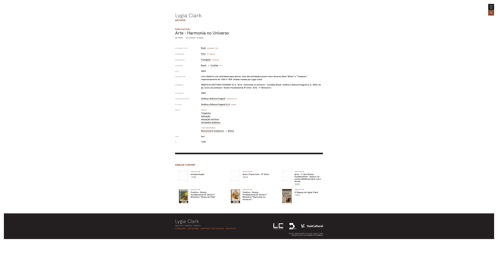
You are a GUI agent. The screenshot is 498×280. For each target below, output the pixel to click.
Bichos (231, 131)
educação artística (210, 119)
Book (203, 48)
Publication (182, 29)
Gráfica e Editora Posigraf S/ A (215, 104)
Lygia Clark (188, 15)
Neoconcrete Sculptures (212, 131)
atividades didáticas (210, 122)
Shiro (310, 235)
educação (205, 116)
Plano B (320, 235)
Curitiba (214, 65)
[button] (212, 228)
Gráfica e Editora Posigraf (213, 98)
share (180, 38)
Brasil (203, 65)
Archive (180, 20)
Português (206, 59)
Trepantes (206, 113)
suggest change (196, 38)
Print (203, 53)
